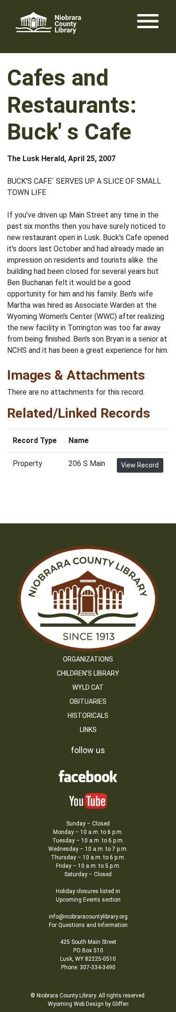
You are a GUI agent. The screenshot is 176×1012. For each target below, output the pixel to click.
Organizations (88, 659)
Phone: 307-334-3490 (88, 967)
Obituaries (88, 701)
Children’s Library (88, 673)
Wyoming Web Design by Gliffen (88, 1004)
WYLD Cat (88, 687)
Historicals (88, 715)
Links (88, 729)
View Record (140, 465)
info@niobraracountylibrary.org (88, 916)
